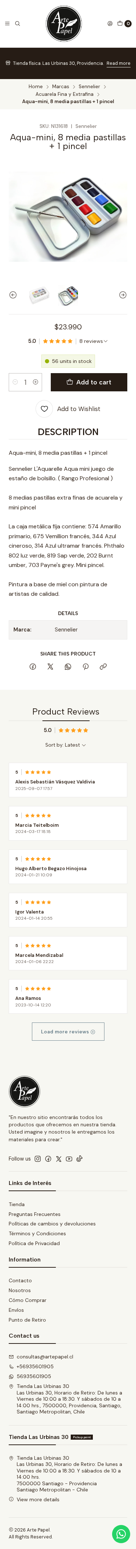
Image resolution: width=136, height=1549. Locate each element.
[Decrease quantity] (15, 382)
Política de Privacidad (34, 1243)
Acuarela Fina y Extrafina (65, 94)
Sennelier (89, 86)
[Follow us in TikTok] (79, 1158)
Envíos (16, 1310)
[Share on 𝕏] (50, 667)
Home (36, 86)
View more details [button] (38, 1499)
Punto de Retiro (27, 1320)
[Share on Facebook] (33, 667)
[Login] (110, 24)
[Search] (17, 24)
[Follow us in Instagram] (37, 1158)
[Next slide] (121, 295)
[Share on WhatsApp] (68, 667)
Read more (119, 63)
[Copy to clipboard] (103, 667)
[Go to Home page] (64, 23)
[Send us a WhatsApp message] (121, 1534)
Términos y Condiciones (37, 1233)
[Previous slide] (14, 295)
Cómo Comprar (27, 1300)
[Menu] (7, 24)
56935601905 (34, 1376)
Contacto (20, 1280)
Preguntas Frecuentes (35, 1214)
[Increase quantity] (35, 382)
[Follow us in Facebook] (48, 1158)
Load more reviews (65, 1031)
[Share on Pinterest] (85, 667)
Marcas (60, 86)
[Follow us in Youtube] (69, 1158)
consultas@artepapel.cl (45, 1356)
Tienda (17, 1204)
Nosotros (20, 1290)
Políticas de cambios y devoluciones (52, 1223)
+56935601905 (35, 1366)
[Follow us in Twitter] (58, 1158)
